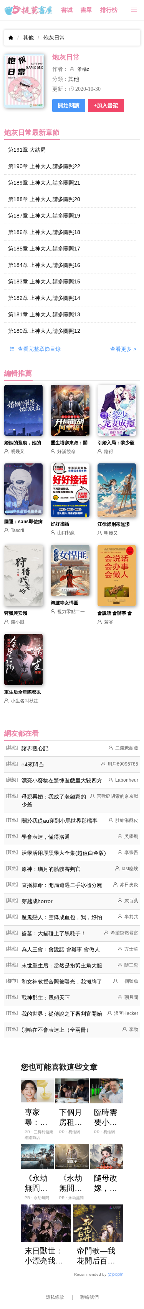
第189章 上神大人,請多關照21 (44, 183)
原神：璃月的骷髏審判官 (51, 869)
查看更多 (123, 349)
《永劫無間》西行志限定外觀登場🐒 (70, 1183)
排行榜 (109, 10)
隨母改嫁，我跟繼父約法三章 (105, 1183)
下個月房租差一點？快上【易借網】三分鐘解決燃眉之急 (70, 1117)
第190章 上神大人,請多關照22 (44, 166)
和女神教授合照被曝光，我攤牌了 (62, 981)
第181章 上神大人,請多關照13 (44, 314)
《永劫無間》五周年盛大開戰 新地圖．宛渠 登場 (37, 1183)
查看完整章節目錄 (38, 349)
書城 (67, 10)
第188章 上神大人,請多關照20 (44, 199)
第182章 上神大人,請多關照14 (44, 298)
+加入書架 (106, 105)
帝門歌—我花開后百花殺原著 (96, 1256)
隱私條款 (55, 1297)
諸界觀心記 (35, 748)
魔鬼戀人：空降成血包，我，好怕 (62, 917)
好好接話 (60, 524)
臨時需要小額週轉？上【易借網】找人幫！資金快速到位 (105, 1117)
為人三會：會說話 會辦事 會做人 (61, 949)
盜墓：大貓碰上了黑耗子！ (54, 933)
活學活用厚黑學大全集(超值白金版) (64, 853)
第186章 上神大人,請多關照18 (44, 232)
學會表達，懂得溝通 (46, 837)
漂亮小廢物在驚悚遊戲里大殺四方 (62, 780)
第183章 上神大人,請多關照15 (44, 281)
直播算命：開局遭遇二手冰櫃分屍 (62, 885)
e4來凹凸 (33, 764)
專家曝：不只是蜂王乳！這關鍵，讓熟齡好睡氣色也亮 (36, 1117)
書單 (86, 10)
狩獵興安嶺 (15, 613)
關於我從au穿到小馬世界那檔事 (60, 821)
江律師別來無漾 (114, 524)
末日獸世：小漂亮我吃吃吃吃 (44, 1256)
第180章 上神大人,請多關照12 (44, 331)
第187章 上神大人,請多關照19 (44, 216)
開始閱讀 (68, 105)
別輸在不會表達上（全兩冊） (56, 1030)
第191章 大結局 (27, 150)
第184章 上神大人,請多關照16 (44, 265)
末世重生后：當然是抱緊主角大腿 (62, 965)
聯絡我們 (89, 1297)
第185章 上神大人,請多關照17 (44, 248)
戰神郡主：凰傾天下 (46, 998)
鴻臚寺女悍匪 (64, 602)
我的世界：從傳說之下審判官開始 (62, 1014)
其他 (28, 37)
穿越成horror (37, 901)
